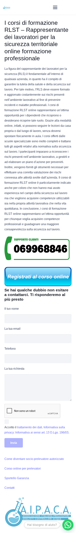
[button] (55, 7)
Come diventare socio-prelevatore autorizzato (34, 458)
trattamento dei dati (29, 427)
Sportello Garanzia (16, 478)
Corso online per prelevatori (22, 468)
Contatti (9, 487)
